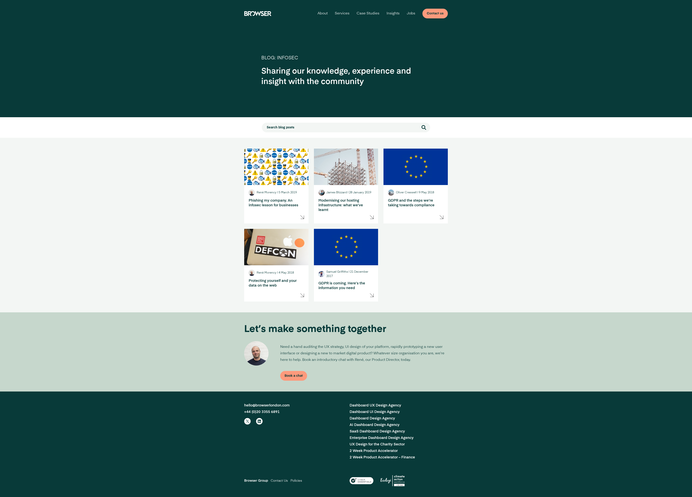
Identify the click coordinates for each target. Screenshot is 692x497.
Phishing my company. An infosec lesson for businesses (273, 203)
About (323, 13)
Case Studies (368, 13)
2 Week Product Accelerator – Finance (382, 457)
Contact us (435, 13)
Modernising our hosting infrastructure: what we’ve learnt (340, 205)
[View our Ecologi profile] (393, 480)
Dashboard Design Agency (372, 418)
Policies (296, 480)
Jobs (411, 13)
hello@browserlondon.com (267, 405)
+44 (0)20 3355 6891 (262, 412)
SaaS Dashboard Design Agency (377, 431)
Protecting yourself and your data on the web (273, 283)
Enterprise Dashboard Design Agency (382, 438)
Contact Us (279, 480)
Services (342, 13)
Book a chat (294, 375)
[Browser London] (257, 13)
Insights (393, 13)
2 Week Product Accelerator (374, 451)
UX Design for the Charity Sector (377, 444)
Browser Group (256, 480)
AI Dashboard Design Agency (375, 425)
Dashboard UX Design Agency (375, 405)
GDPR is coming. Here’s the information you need (341, 286)
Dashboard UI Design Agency (375, 412)
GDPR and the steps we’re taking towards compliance (411, 203)
